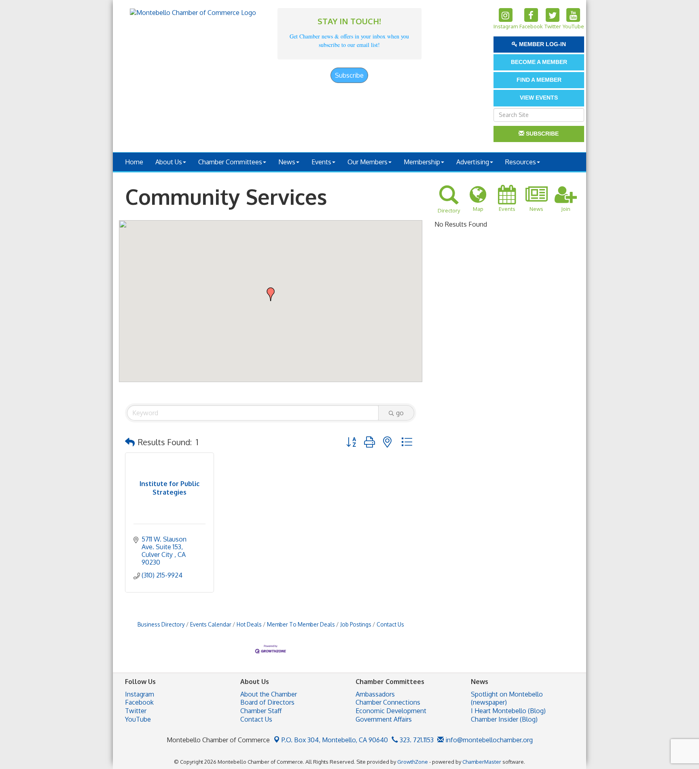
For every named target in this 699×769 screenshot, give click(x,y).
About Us (168, 162)
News (286, 162)
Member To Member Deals (301, 624)
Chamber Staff (261, 711)
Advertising (472, 162)
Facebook (139, 702)
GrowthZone (412, 761)
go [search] (400, 413)
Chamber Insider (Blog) (504, 719)
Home (134, 162)
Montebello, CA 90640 (335, 740)
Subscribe (349, 75)
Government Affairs (384, 719)
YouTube (138, 719)
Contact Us (390, 624)
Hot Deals (249, 624)
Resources (520, 162)
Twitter (135, 711)
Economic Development (391, 711)
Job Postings (355, 624)
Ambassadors (375, 694)
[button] (271, 294)
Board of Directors (267, 702)
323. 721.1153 (416, 740)
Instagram (139, 694)
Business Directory (161, 624)
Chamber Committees (230, 162)
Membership (422, 162)
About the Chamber (268, 694)
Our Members (367, 162)
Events (321, 162)
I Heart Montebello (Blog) (508, 711)
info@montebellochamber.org (488, 740)
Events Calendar (210, 624)
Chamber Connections (388, 702)
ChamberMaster (481, 761)
